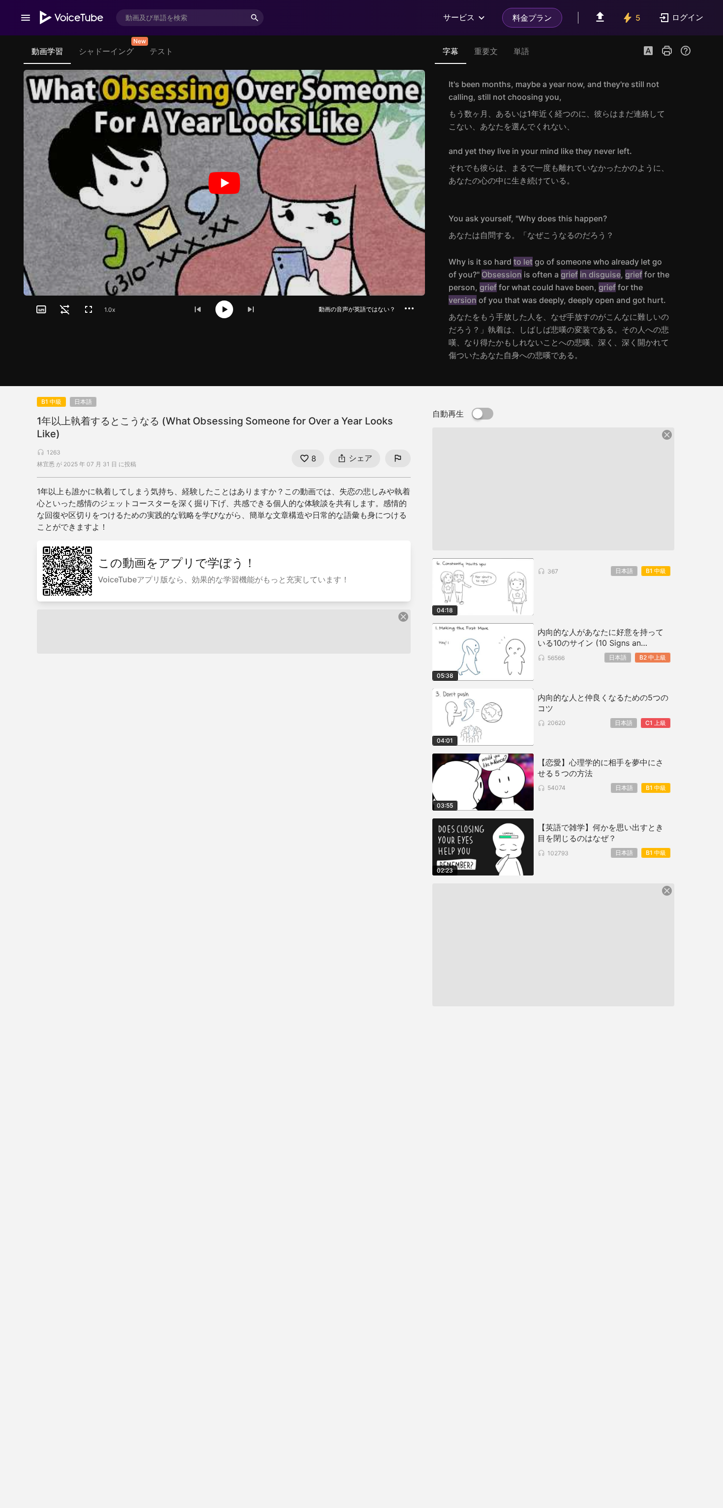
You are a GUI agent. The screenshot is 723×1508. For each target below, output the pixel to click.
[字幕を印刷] (667, 51)
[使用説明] (686, 51)
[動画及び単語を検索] (255, 18)
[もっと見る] (409, 308)
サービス (459, 17)
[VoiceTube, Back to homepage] (71, 18)
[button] (648, 52)
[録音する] (681, 105)
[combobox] (181, 18)
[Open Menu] (25, 18)
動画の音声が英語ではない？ (357, 309)
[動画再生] (224, 183)
